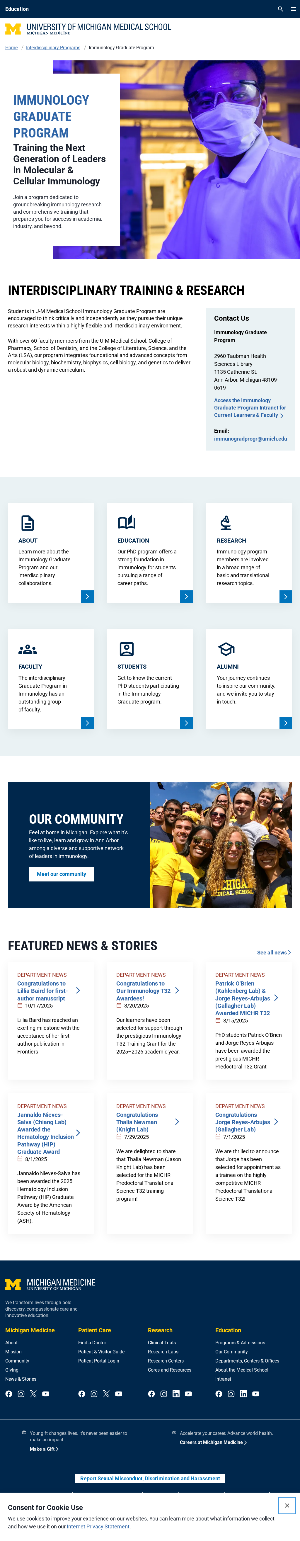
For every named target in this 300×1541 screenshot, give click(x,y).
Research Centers (166, 1361)
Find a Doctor (92, 1342)
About (11, 1342)
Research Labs (163, 1352)
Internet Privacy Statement (98, 1526)
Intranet (223, 1379)
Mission (13, 1352)
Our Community (231, 1352)
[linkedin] (176, 1394)
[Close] (287, 1505)
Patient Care (94, 1330)
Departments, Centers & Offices (247, 1361)
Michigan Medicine (30, 1330)
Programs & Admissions (240, 1342)
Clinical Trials (162, 1342)
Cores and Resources (169, 1370)
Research (160, 1330)
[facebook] (8, 1394)
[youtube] (45, 1394)
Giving (11, 1370)
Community (17, 1361)
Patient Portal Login (98, 1361)
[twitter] (33, 1394)
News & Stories (20, 1379)
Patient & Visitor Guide (101, 1352)
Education (228, 1330)
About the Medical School (241, 1370)
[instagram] (21, 1394)
